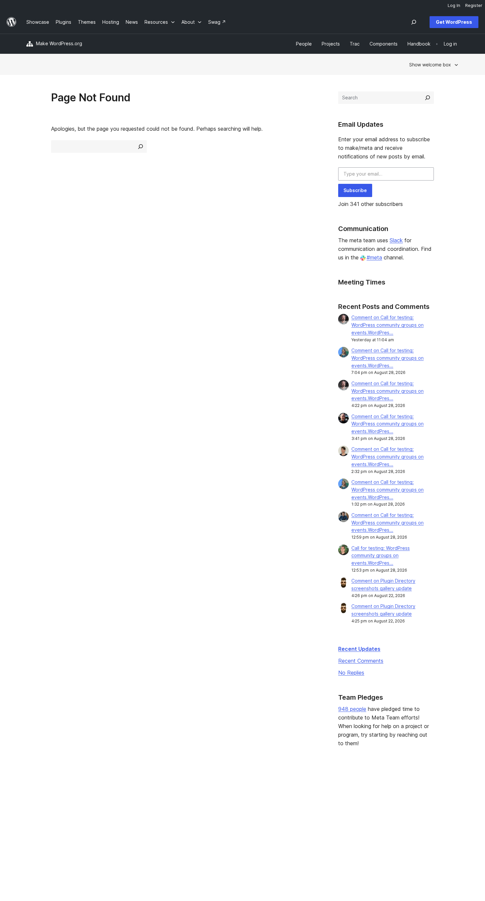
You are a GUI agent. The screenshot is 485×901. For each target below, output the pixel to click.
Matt (385, 801)
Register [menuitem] (473, 5)
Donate (300, 812)
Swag (298, 822)
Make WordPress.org (59, 43)
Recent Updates (359, 649)
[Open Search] (413, 22)
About (33, 791)
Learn (208, 791)
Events (297, 801)
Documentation (218, 801)
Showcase (125, 791)
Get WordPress (454, 22)
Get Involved (304, 791)
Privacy (34, 822)
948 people (352, 709)
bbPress (389, 812)
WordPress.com (397, 791)
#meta (374, 257)
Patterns (123, 822)
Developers (215, 812)
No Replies (351, 672)
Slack (396, 240)
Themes (123, 801)
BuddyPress (393, 822)
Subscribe (355, 190)
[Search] (427, 97)
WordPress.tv (219, 822)
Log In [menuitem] (454, 5)
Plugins (122, 812)
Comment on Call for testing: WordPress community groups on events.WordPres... (387, 325)
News (32, 801)
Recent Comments (360, 660)
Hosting (34, 812)
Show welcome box (430, 64)
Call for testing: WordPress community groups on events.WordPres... (380, 555)
